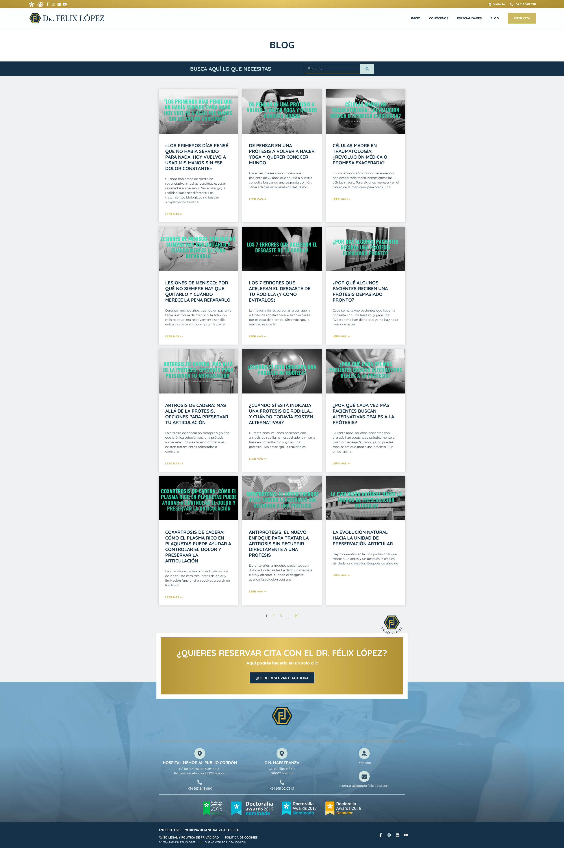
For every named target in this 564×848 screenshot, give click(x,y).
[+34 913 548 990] (199, 782)
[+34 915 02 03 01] (282, 782)
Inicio (415, 18)
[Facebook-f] (47, 4)
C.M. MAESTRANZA (281, 762)
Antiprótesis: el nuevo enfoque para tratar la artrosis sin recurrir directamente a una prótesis (279, 543)
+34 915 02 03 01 (282, 788)
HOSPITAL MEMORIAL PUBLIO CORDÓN (200, 762)
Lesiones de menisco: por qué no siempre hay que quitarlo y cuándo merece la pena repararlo (197, 291)
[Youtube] (65, 4)
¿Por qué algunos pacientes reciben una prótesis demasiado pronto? (360, 291)
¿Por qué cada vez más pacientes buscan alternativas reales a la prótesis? (363, 413)
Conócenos (438, 18)
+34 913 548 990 (199, 788)
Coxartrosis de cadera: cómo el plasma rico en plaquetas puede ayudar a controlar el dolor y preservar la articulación (198, 546)
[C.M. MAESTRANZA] (282, 753)
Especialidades (469, 18)
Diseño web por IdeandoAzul (225, 842)
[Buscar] (367, 69)
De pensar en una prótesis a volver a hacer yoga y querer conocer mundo (282, 154)
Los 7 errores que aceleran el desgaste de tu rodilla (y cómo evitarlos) (279, 291)
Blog (494, 18)
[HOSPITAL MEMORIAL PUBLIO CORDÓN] (199, 753)
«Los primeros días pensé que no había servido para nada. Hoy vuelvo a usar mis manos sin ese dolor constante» (196, 157)
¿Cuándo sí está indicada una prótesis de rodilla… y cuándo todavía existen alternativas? (281, 413)
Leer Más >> (174, 214)
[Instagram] (53, 4)
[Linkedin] (59, 4)
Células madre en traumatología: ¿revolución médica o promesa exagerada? (360, 154)
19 (297, 616)
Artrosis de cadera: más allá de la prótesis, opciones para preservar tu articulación (196, 413)
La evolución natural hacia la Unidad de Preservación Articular (363, 537)
